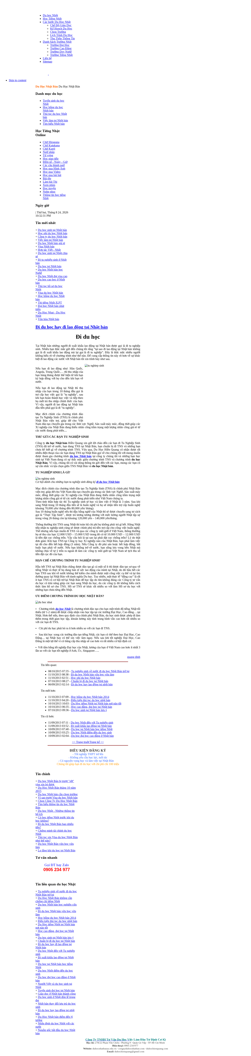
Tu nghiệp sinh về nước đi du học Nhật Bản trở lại (100, 671)
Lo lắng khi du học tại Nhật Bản (56, 850)
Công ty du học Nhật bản (52, 236)
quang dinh (133, 656)
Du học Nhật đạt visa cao (52, 276)
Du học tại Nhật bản (49, 266)
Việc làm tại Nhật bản (50, 239)
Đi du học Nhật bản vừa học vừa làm (92, 674)
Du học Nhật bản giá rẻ (51, 243)
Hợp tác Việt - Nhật (49, 249)
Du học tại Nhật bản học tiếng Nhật (91, 729)
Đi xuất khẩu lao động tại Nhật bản (91, 725)
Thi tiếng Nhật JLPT (50, 302)
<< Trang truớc (80, 742)
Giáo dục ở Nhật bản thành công (57, 993)
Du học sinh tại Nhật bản (52, 230)
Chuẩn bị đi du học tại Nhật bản (89, 681)
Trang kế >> (96, 742)
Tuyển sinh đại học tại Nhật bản (56, 990)
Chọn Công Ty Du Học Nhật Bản (57, 800)
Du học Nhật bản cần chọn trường (58, 794)
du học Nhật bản (81, 456)
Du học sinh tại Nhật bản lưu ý (89, 710)
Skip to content (17, 80)
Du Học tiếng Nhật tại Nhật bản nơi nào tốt (96, 703)
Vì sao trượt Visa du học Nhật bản (58, 797)
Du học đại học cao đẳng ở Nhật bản (92, 735)
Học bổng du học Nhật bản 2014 (90, 696)
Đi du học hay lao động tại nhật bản (92, 684)
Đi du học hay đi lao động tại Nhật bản (71, 327)
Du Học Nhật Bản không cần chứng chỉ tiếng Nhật (53, 899)
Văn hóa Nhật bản (48, 319)
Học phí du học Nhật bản (52, 233)
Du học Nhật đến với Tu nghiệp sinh (92, 722)
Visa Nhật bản (46, 246)
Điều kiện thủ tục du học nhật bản (90, 700)
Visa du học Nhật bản (50, 292)
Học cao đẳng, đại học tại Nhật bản (91, 706)
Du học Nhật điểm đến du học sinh (91, 732)
